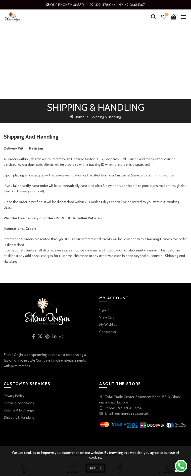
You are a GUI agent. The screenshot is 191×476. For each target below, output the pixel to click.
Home (79, 117)
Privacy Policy (14, 396)
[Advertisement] (97, 62)
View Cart (106, 317)
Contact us (107, 331)
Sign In (104, 310)
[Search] (153, 17)
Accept (95, 468)
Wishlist (166, 14)
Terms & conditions (19, 403)
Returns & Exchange (19, 410)
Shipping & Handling (19, 417)
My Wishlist (108, 324)
